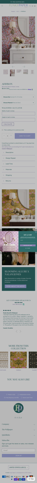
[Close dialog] (36, 232)
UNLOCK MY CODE (28, 245)
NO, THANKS (27, 248)
